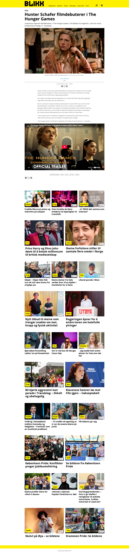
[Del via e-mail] (67, 86)
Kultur (66, 6)
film (66, 174)
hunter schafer (54, 174)
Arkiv (87, 6)
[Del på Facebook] (62, 86)
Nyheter (59, 6)
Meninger (73, 6)
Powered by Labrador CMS (64, 550)
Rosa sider (80, 6)
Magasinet (52, 6)
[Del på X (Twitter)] (64, 86)
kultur (72, 174)
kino (62, 174)
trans (77, 174)
